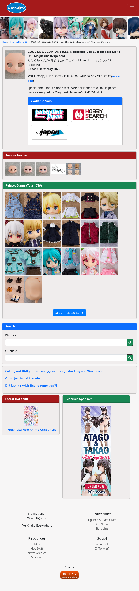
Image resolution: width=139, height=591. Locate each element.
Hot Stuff (37, 549)
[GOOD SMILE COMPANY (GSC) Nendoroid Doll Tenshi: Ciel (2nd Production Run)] (52, 206)
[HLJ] (96, 450)
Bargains (102, 528)
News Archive (37, 553)
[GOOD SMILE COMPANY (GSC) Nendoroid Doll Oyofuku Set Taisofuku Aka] (90, 233)
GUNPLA (11, 351)
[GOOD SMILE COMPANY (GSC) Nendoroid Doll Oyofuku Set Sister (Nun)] (52, 233)
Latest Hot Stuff (16, 399)
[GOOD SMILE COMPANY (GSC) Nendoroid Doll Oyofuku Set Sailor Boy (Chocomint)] (33, 261)
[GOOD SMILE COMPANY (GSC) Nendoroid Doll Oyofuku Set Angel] (71, 206)
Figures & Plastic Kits (19, 42)
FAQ (37, 544)
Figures (10, 335)
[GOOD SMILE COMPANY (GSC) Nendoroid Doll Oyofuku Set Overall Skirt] (14, 206)
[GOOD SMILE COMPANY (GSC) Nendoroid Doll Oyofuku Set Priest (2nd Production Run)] (71, 233)
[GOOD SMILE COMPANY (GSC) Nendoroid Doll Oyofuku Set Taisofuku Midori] (109, 233)
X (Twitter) (102, 549)
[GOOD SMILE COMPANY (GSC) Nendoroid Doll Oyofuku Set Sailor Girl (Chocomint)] (14, 261)
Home (4, 42)
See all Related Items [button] (69, 313)
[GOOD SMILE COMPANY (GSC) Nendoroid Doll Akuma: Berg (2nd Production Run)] (14, 233)
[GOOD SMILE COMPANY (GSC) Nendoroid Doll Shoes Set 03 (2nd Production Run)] (14, 289)
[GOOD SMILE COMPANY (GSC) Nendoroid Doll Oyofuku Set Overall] (33, 206)
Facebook (102, 544)
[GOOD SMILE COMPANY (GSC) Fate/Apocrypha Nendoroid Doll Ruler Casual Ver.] (33, 233)
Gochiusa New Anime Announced (32, 430)
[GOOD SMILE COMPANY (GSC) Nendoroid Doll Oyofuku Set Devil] (90, 206)
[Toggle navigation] (132, 7)
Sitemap (37, 557)
